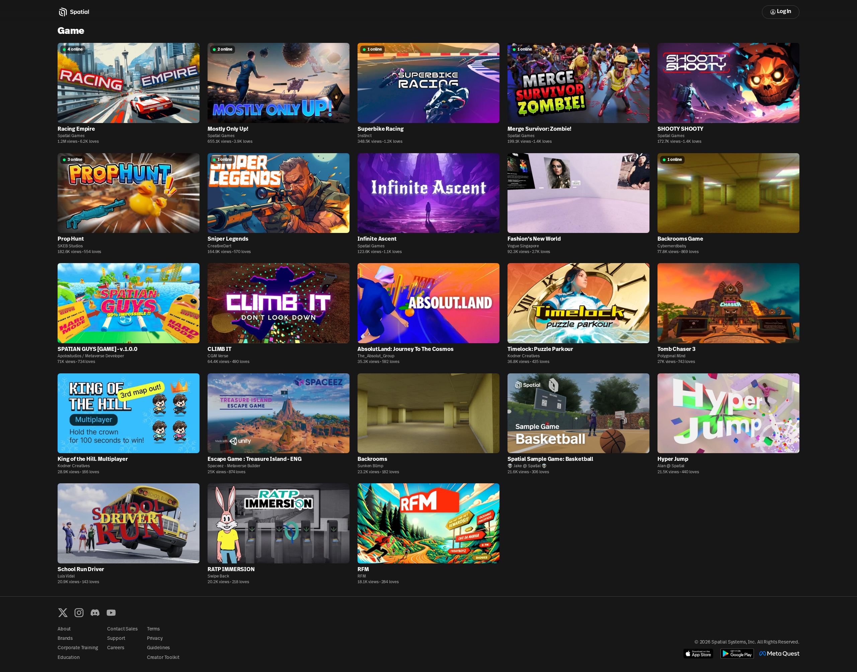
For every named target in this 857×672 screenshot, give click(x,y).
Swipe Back (218, 576)
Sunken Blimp (370, 466)
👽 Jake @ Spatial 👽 (527, 466)
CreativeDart (219, 246)
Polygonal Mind (671, 356)
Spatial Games (71, 136)
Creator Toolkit (163, 657)
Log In (784, 11)
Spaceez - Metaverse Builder (234, 466)
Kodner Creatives (524, 356)
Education (69, 657)
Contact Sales (122, 629)
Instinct (365, 136)
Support (116, 638)
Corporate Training (78, 648)
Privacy (155, 638)
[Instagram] (79, 612)
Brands (65, 638)
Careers (115, 648)
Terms (153, 629)
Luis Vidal (66, 576)
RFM (362, 576)
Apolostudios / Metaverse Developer (91, 356)
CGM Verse (218, 356)
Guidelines (158, 648)
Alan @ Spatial (670, 466)
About (64, 629)
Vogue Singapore (523, 246)
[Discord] (95, 612)
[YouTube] (111, 612)
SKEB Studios (70, 246)
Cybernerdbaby (671, 246)
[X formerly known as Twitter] (63, 612)
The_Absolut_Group (376, 356)
